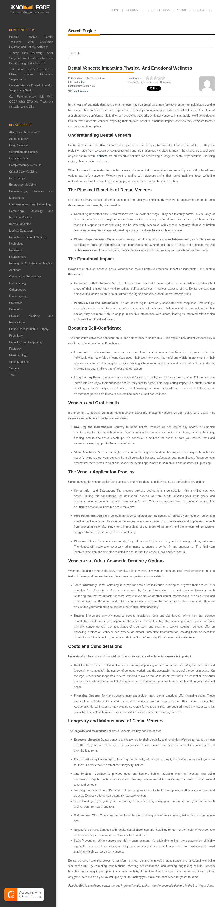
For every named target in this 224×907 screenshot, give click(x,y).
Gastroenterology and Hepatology (30, 204)
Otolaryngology (18, 296)
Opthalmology (18, 283)
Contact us (202, 10)
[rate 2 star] (152, 78)
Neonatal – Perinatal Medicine (28, 237)
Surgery (14, 368)
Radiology (15, 348)
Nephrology (16, 243)
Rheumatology (18, 355)
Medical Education (21, 230)
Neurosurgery (17, 256)
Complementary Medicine (25, 165)
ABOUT (182, 10)
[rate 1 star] (148, 78)
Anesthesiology (19, 138)
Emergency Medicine (22, 184)
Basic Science (18, 145)
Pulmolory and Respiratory (26, 342)
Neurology (15, 250)
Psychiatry (16, 335)
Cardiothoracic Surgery (23, 151)
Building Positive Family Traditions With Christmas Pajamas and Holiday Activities (31, 42)
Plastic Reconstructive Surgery (29, 329)
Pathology (15, 302)
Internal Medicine (20, 224)
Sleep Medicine (19, 361)
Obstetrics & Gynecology (25, 276)
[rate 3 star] (156, 78)
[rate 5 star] (163, 78)
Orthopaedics (17, 289)
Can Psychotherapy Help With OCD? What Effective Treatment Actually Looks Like (31, 101)
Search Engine (82, 30)
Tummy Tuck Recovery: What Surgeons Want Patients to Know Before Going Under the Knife (31, 58)
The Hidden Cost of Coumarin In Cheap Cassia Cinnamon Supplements (31, 74)
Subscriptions (158, 10)
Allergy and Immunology (24, 132)
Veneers (102, 156)
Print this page (80, 91)
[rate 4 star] (159, 78)
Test (12, 375)
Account (133, 10)
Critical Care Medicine (23, 171)
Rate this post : (136, 78)
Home (115, 10)
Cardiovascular (18, 158)
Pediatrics (15, 309)
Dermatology (17, 178)
